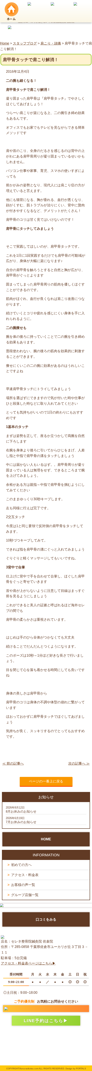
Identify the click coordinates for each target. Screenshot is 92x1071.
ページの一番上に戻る (46, 781)
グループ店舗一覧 (25, 895)
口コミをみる (46, 919)
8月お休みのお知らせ (21, 811)
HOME (46, 839)
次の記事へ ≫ (79, 763)
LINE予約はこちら (43, 1020)
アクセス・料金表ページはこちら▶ (28, 963)
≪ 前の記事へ (13, 763)
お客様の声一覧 (23, 885)
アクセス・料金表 (25, 875)
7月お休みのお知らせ (21, 822)
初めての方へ (21, 865)
